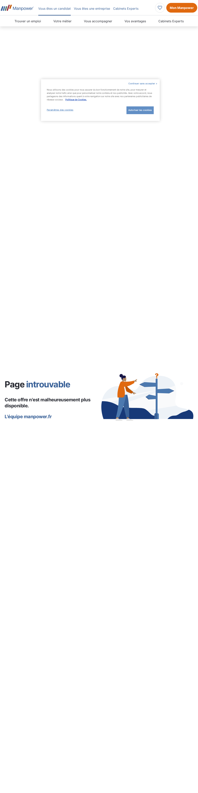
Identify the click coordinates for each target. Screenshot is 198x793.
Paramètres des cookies (60, 110)
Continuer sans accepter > (142, 83)
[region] (100, 100)
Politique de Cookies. (76, 99)
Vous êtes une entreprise (92, 8)
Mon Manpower (182, 8)
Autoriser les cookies (140, 110)
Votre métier (62, 21)
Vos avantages (135, 21)
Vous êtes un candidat (54, 8)
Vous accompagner (98, 21)
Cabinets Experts (171, 21)
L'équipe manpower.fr (28, 416)
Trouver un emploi (28, 21)
